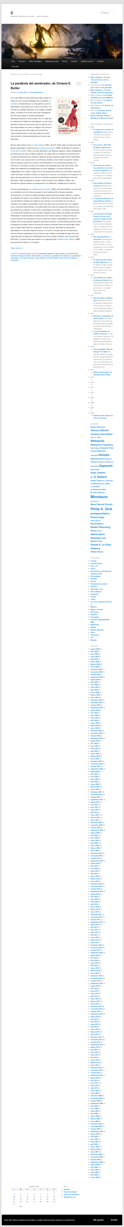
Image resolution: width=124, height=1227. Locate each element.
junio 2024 (94, 715)
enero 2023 (95, 758)
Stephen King (96, 541)
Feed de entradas (70, 1192)
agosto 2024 (95, 710)
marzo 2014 (95, 1029)
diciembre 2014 (96, 1006)
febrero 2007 (95, 1149)
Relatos (93, 627)
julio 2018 (94, 896)
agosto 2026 (95, 649)
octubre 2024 (95, 705)
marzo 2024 (95, 723)
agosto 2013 (95, 1047)
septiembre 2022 (97, 769)
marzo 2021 (95, 815)
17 (14, 1199)
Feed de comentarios (72, 1194)
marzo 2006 (95, 1177)
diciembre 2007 (96, 1124)
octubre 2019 (95, 858)
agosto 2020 (95, 833)
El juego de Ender (25, 256)
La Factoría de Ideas (98, 489)
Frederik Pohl (109, 462)
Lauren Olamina (40, 258)
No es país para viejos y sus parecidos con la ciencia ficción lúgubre (103, 167)
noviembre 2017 (96, 917)
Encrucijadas (95, 576)
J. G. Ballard (99, 477)
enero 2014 (95, 1034)
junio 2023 (94, 746)
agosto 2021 (95, 802)
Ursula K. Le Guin (101, 544)
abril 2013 (94, 1057)
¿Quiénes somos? (87, 61)
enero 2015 (95, 1004)
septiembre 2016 (97, 952)
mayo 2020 (95, 840)
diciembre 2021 (96, 792)
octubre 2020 (95, 827)
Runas (94, 530)
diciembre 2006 (96, 1154)
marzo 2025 (95, 692)
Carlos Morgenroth (36, 92)
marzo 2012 (95, 1090)
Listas (93, 599)
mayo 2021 (95, 809)
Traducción (95, 635)
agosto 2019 (95, 863)
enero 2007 (95, 1152)
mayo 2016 (95, 963)
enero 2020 (95, 850)
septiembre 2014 (97, 1014)
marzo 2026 (95, 661)
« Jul (20, 1206)
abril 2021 (94, 812)
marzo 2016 (95, 968)
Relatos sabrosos (97, 630)
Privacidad (15, 66)
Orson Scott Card (65, 258)
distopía (103, 455)
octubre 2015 (95, 981)
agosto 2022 (95, 771)
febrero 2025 (95, 695)
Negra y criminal (97, 609)
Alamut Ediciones (98, 427)
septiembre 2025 (97, 677)
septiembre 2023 (97, 738)
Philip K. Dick (101, 508)
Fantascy (100, 462)
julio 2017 (94, 927)
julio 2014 (94, 1019)
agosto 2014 (95, 1016)
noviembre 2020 (96, 825)
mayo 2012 (95, 1085)
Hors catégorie (96, 591)
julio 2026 (94, 651)
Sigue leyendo (17, 248)
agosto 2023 (95, 741)
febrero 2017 (95, 940)
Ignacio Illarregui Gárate (100, 115)
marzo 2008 (95, 1116)
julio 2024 (94, 713)
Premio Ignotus (96, 521)
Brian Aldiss (95, 448)
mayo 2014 (95, 1024)
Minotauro (99, 496)
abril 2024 (94, 720)
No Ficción (95, 612)
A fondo (94, 561)
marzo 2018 (95, 907)
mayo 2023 (95, 748)
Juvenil (93, 596)
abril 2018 (94, 904)
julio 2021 (94, 804)
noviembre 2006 (96, 1157)
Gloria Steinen (36, 256)
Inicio (13, 61)
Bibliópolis (98, 441)
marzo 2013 (95, 1060)
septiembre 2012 (97, 1075)
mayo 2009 (95, 1093)
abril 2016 (94, 965)
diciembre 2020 (96, 822)
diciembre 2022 (96, 761)
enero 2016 (95, 973)
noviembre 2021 (96, 794)
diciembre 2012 (96, 1067)
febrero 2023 (95, 756)
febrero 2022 (95, 787)
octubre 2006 (95, 1159)
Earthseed (14, 256)
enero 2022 (95, 789)
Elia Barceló (107, 459)
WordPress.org (69, 1197)
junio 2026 (94, 654)
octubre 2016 (95, 950)
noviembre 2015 (96, 978)
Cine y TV (94, 566)
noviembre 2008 (96, 1098)
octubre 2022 (95, 766)
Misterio (94, 607)
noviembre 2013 (96, 1039)
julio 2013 (94, 1050)
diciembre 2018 (96, 884)
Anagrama (95, 434)
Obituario (94, 614)
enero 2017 (95, 942)
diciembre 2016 (96, 945)
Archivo (64, 61)
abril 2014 (94, 1027)
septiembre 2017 (97, 922)
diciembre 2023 (96, 730)
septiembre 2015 (97, 983)
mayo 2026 (95, 656)
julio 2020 (94, 835)
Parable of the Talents (65, 239)
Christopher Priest (106, 448)
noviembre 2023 (96, 733)
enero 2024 (95, 728)
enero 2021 (95, 820)
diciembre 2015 (96, 976)
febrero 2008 (95, 1119)
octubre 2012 (95, 1072)
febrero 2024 (95, 725)
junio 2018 (94, 899)
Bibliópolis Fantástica (102, 444)
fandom (94, 462)
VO (92, 637)
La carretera (46, 256)
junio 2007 (94, 1139)
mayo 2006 (95, 1172)
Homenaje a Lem (97, 589)
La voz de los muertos (26, 258)
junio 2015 (94, 991)
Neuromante (94, 501)
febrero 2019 (95, 878)
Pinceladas (95, 617)
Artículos (22, 61)
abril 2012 (94, 1088)
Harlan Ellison (95, 469)
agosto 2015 (95, 986)
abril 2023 (94, 751)
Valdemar (95, 548)
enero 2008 (95, 1121)
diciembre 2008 (96, 1095)
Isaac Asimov (98, 472)
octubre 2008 (95, 1101)
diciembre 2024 (96, 700)
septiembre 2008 (97, 1103)
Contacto (100, 61)
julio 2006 (94, 1167)
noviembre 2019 (96, 856)
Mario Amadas (96, 77)
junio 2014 (94, 1021)
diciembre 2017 (96, 914)
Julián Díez (109, 481)
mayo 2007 (95, 1141)
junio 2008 (94, 1108)
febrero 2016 (95, 970)
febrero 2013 (95, 1062)
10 (14, 1197)
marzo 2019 (95, 876)
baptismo (50, 253)
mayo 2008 (95, 1111)
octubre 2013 (95, 1042)
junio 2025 (94, 684)
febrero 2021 (95, 817)
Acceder (67, 1189)
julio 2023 (94, 743)
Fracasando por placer (99, 584)
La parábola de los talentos (60, 256)
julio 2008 (94, 1106)
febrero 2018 (95, 909)
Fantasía (94, 579)
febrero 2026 (95, 664)
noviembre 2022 (96, 764)
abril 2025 (94, 690)
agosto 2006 (95, 1164)
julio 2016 (94, 958)
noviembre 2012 (96, 1070)
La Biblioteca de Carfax (100, 483)
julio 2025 (94, 682)
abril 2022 (94, 781)
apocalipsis (43, 253)
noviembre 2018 (96, 886)
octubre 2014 (95, 1011)
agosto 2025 (95, 679)
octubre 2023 (95, 736)
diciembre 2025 (96, 669)
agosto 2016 (95, 955)
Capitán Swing (59, 253)
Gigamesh (106, 465)
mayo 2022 (95, 779)
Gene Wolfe (94, 466)
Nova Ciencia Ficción (101, 504)
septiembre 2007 (97, 1131)
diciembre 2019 (96, 853)
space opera (98, 534)
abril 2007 (94, 1144)
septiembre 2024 (97, 707)
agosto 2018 (95, 894)
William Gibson (97, 551)
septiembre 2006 (97, 1162)
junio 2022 (94, 776)
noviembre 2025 (96, 672)
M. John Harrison (98, 492)
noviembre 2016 (96, 947)
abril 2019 (94, 873)
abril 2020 (94, 843)
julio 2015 (94, 988)
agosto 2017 (95, 924)
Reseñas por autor (52, 61)
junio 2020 (94, 838)
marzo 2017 (95, 937)
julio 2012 (94, 1080)
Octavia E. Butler (52, 258)
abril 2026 (94, 659)
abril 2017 (94, 935)
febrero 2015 (95, 1001)
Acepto (114, 1220)
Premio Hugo (97, 517)
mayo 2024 (95, 718)
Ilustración (95, 594)
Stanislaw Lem (98, 537)
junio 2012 (94, 1083)
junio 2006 (94, 1170)
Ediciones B (96, 458)
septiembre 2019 (97, 861)
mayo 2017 (95, 932)
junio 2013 (94, 1052)
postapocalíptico (100, 513)
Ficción (93, 581)
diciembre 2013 (96, 1037)
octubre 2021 (95, 797)
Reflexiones (95, 624)
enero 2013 (95, 1065)
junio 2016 (94, 960)
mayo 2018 (95, 901)
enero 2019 (95, 881)
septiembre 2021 (97, 799)
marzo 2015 (95, 999)
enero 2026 (95, 667)
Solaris (99, 531)
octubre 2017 (95, 919)
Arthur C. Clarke (96, 437)
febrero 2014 (95, 1032)
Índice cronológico (35, 61)
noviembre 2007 (96, 1126)
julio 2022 (94, 774)
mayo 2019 (95, 871)
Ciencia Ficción (25, 253)
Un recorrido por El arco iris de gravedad (100, 79)
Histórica (94, 586)
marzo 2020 (95, 845)
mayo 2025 (95, 687)
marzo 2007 (95, 1147)
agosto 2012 (95, 1078)
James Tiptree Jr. (98, 480)
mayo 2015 (95, 993)
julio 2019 (94, 866)
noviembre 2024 (96, 702)
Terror (93, 632)
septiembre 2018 (97, 891)
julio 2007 (94, 1136)
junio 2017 (94, 929)
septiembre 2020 (97, 830)
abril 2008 (94, 1113)
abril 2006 (94, 1175)
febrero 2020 (95, 848)
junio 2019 (94, 868)
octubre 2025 (95, 674)
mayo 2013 (95, 1055)
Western (94, 640)
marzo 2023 (95, 753)
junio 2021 (94, 807)
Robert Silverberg (100, 527)
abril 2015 (94, 996)
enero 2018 (95, 912)
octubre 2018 (95, 889)
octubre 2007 (95, 1129)
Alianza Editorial (100, 430)
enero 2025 (95, 697)
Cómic (93, 568)
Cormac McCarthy (71, 253)
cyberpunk (94, 455)
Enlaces (74, 61)
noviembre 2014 (96, 1009)
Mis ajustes (98, 1220)
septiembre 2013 (97, 1044)
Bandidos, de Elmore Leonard (102, 118)
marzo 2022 (95, 784)
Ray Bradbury (97, 523)
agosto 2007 (95, 1134)
